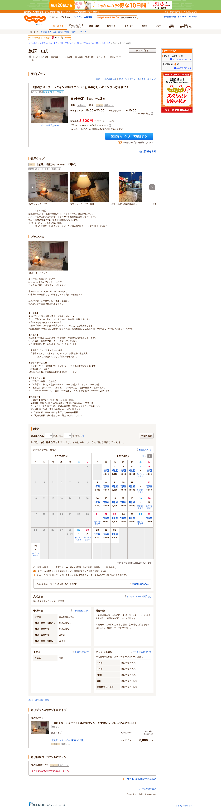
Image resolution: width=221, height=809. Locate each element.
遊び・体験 (94, 26)
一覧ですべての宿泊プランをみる (140, 779)
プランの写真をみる (49, 125)
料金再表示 (146, 435)
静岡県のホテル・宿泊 (48, 43)
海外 (171, 26)
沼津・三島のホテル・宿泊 (70, 43)
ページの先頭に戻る (147, 789)
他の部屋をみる (147, 151)
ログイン (78, 17)
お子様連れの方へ (81, 610)
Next (152, 187)
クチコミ (146, 79)
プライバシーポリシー (183, 806)
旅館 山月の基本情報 (106, 79)
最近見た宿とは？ (183, 68)
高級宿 (66, 32)
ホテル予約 (32, 43)
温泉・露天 (57, 32)
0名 (82, 435)
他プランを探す (78, 539)
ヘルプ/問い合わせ (189, 12)
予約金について (82, 652)
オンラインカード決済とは (139, 596)
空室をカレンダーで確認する (129, 136)
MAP (154, 79)
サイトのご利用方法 (172, 12)
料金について (145, 449)
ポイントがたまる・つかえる (39, 38)
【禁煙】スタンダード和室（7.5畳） (68, 740)
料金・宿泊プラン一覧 (129, 79)
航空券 (144, 26)
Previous (32, 187)
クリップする (142, 50)
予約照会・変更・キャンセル (175, 17)
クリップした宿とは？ (181, 59)
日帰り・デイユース (78, 32)
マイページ (192, 17)
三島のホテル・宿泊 (91, 43)
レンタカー (130, 26)
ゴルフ (158, 26)
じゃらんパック (76, 26)
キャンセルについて (142, 652)
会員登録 (88, 17)
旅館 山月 (106, 43)
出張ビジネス (46, 32)
